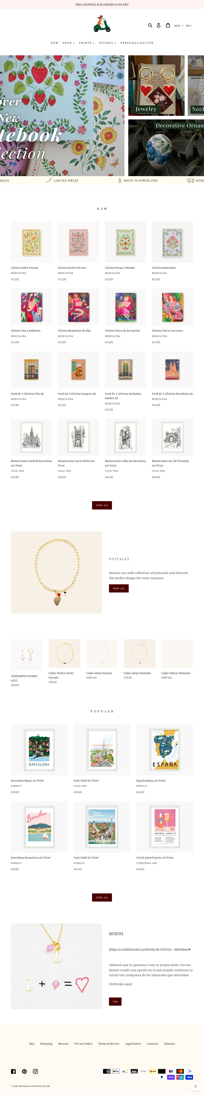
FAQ (31, 1043)
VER (115, 1001)
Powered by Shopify (39, 1085)
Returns (63, 1043)
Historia (169, 1043)
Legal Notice (133, 1043)
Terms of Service (108, 1043)
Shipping (46, 1043)
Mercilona (24, 1085)
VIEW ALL (119, 588)
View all (102, 505)
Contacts (152, 1043)
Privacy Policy (83, 1043)
